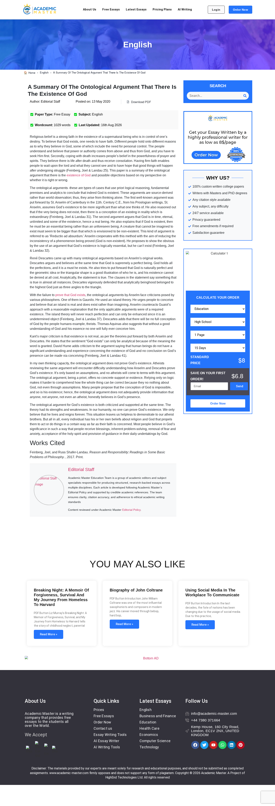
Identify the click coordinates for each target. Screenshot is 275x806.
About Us (89, 9)
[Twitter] (204, 745)
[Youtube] (213, 745)
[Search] (245, 96)
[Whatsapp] (222, 745)
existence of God (79, 175)
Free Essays (111, 9)
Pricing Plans (162, 9)
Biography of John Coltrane (136, 590)
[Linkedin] (231, 745)
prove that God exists (70, 295)
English (44, 72)
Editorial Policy (131, 509)
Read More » (48, 634)
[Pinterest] (241, 745)
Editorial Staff (81, 469)
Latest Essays (136, 9)
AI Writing (185, 9)
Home (31, 73)
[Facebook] (195, 745)
